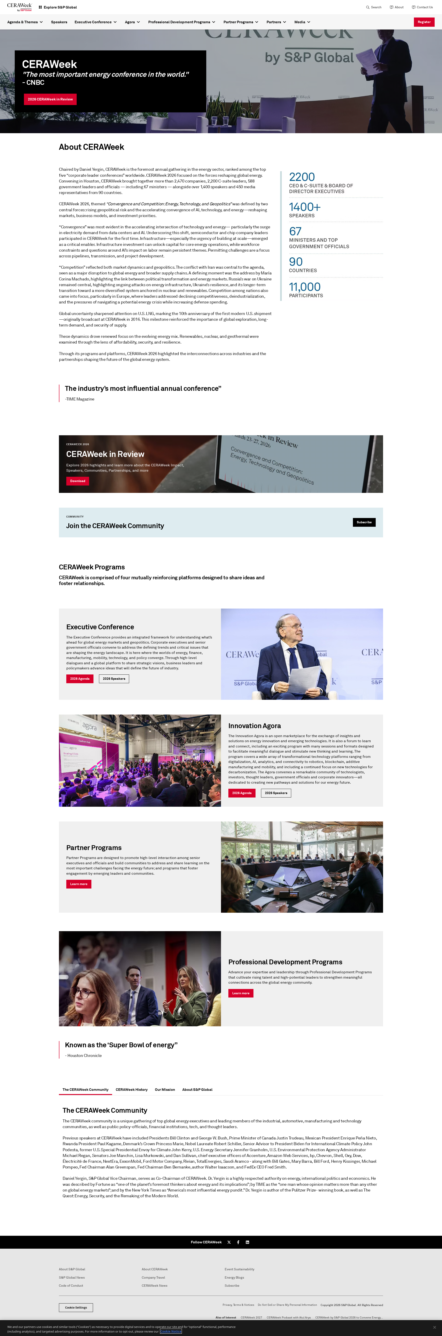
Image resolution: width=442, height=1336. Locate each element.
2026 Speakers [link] (114, 679)
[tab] (85, 1089)
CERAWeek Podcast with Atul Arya (289, 1317)
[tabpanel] (221, 1154)
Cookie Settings (76, 1308)
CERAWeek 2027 (251, 1317)
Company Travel (153, 1278)
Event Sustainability (239, 1269)
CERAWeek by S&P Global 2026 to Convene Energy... (349, 1317)
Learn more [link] (78, 884)
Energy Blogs (234, 1278)
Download (77, 481)
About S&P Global (72, 1269)
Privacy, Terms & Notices (238, 1305)
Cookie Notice (170, 1331)
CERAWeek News (154, 1286)
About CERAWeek (155, 1269)
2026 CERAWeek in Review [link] (50, 99)
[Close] (435, 1327)
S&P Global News (72, 1278)
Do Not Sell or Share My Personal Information (287, 1305)
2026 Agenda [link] (80, 679)
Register (424, 22)
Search (376, 7)
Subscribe (364, 522)
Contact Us (425, 7)
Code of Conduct (71, 1286)
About (399, 7)
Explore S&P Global (60, 7)
